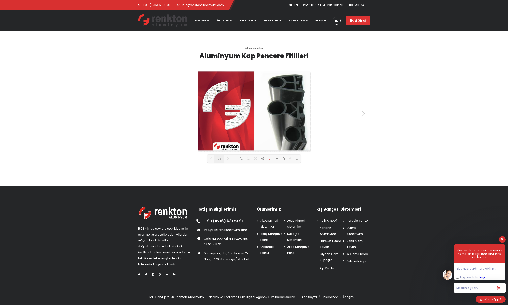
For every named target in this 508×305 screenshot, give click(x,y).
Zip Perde (327, 268)
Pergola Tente (357, 220)
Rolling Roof (328, 220)
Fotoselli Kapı (356, 261)
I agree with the (473, 277)
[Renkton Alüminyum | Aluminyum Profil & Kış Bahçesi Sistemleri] (163, 20)
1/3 (219, 159)
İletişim (483, 277)
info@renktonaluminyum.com (225, 230)
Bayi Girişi (358, 20)
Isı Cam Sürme (357, 254)
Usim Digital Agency (252, 297)
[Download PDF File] (269, 159)
